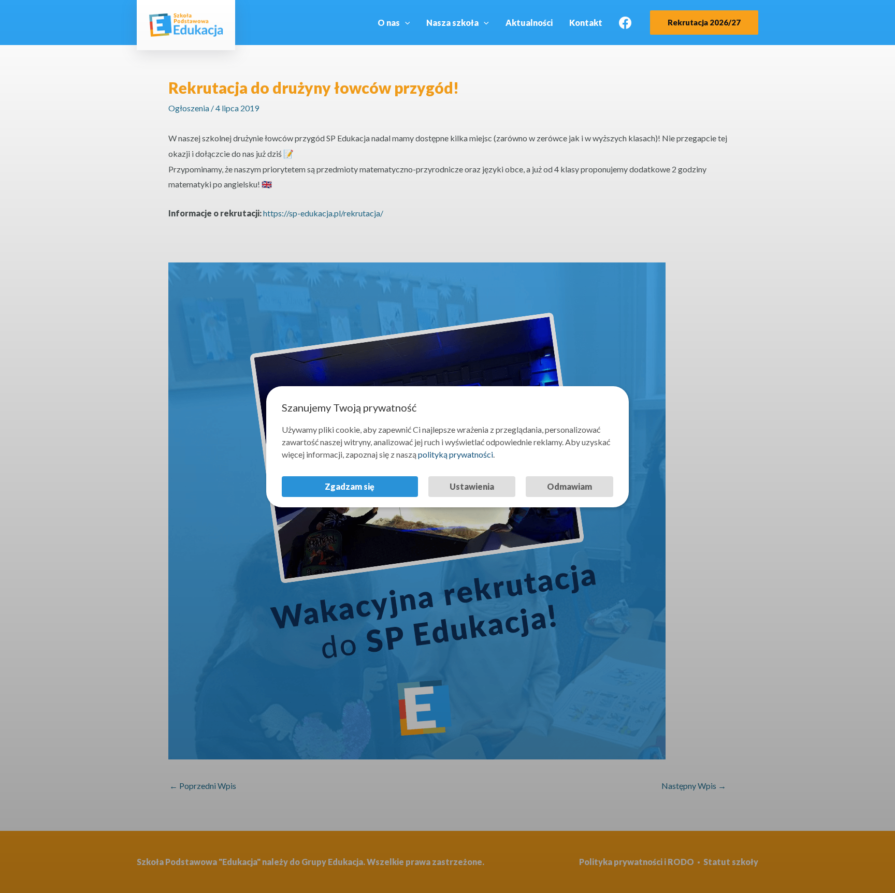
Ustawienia (472, 486)
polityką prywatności (455, 454)
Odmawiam (569, 486)
